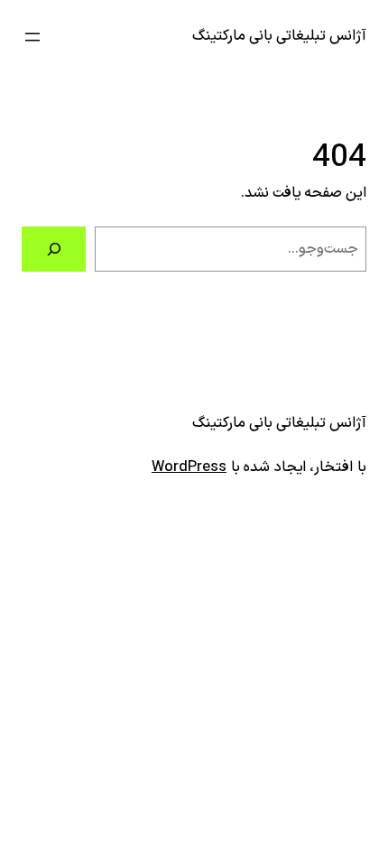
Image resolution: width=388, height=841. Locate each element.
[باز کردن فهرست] (32, 37)
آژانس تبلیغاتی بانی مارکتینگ (279, 36)
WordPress (189, 467)
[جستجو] (54, 249)
